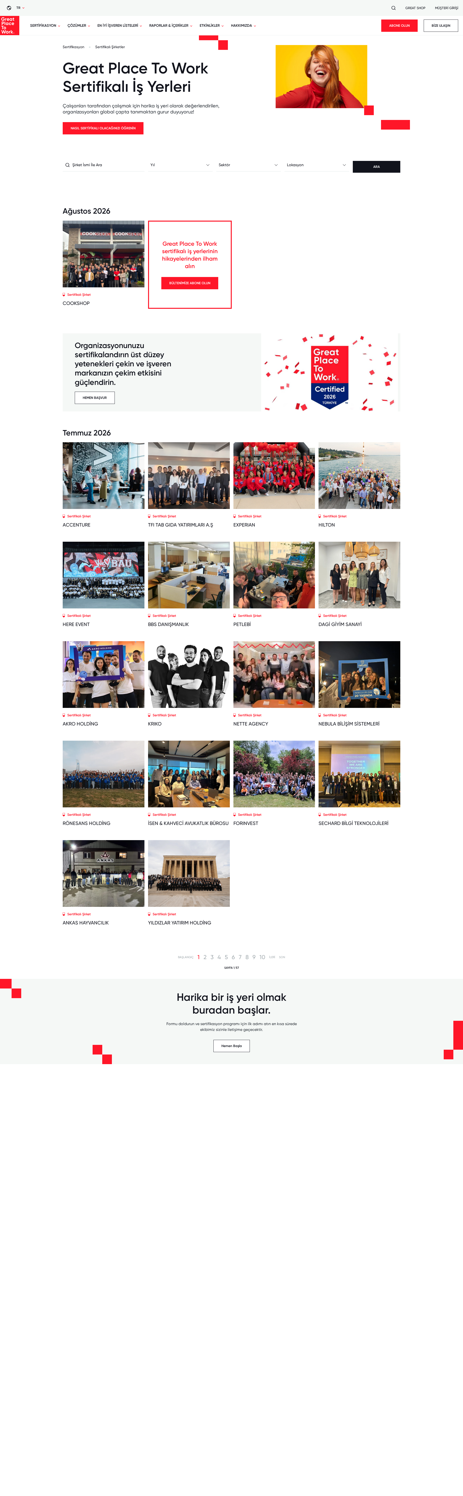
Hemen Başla (231, 1046)
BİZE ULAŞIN (441, 26)
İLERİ (272, 957)
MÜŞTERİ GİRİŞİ (446, 8)
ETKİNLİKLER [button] (210, 25)
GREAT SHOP (415, 8)
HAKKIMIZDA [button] (241, 25)
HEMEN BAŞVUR (95, 398)
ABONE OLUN (399, 26)
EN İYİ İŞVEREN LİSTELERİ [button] (117, 25)
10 (262, 957)
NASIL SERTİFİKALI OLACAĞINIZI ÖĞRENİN (103, 128)
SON (282, 957)
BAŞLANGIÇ (186, 957)
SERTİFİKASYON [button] (43, 25)
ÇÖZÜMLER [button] (77, 25)
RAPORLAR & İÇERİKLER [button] (168, 25)
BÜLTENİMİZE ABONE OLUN (189, 283)
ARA (376, 167)
